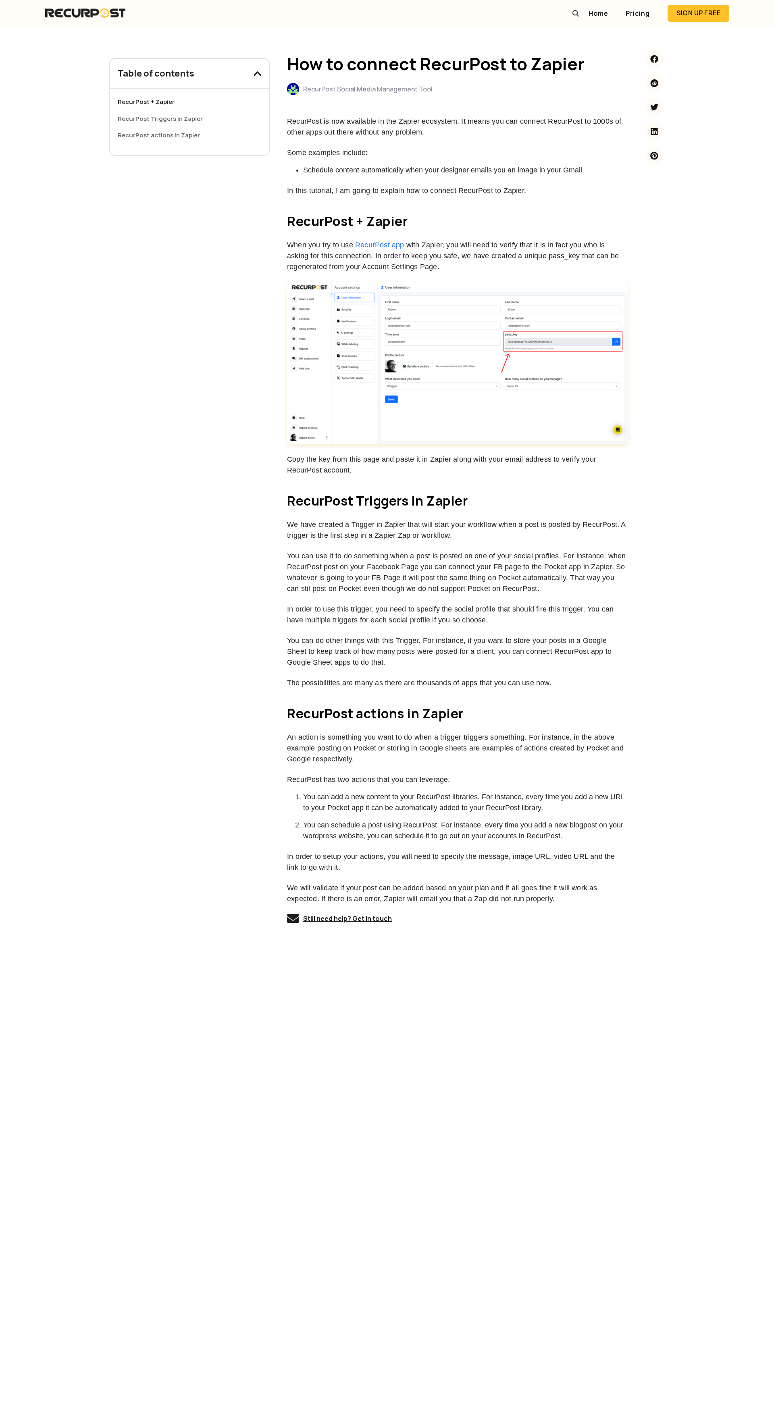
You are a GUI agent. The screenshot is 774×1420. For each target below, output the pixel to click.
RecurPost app (379, 245)
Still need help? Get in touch (347, 918)
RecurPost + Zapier (146, 101)
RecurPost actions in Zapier (159, 135)
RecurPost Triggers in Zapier (160, 118)
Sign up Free (698, 12)
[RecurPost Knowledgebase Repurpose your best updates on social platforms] (85, 13)
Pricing (638, 13)
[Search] (575, 13)
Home (598, 13)
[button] (257, 73)
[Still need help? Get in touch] (293, 918)
